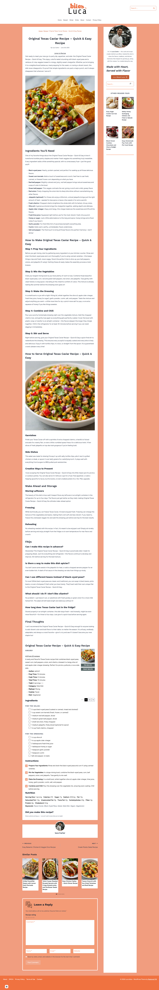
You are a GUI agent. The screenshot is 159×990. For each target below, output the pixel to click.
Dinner (71, 20)
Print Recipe (88, 669)
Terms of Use (30, 979)
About (82, 20)
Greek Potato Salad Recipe (88, 845)
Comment (30, 922)
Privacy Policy (97, 20)
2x (90, 700)
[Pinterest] (6, 986)
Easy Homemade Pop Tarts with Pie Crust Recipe (127, 143)
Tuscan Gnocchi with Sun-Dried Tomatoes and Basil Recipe (89, 883)
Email (52, 951)
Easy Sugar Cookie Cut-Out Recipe (111, 114)
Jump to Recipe (60, 53)
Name (29, 951)
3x (93, 700)
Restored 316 (152, 979)
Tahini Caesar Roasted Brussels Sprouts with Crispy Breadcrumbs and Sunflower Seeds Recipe (50, 885)
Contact (88, 20)
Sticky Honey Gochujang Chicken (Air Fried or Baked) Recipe (127, 116)
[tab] (56, 894)
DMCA (11, 979)
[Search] (130, 84)
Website (77, 951)
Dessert (65, 20)
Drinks (77, 20)
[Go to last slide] (23, 875)
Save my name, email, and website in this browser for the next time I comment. (54, 957)
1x (86, 700)
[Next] (97, 875)
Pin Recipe (88, 665)
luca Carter (56, 47)
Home (60, 20)
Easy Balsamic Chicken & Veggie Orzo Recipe (39, 845)
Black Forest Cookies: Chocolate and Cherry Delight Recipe (111, 145)
